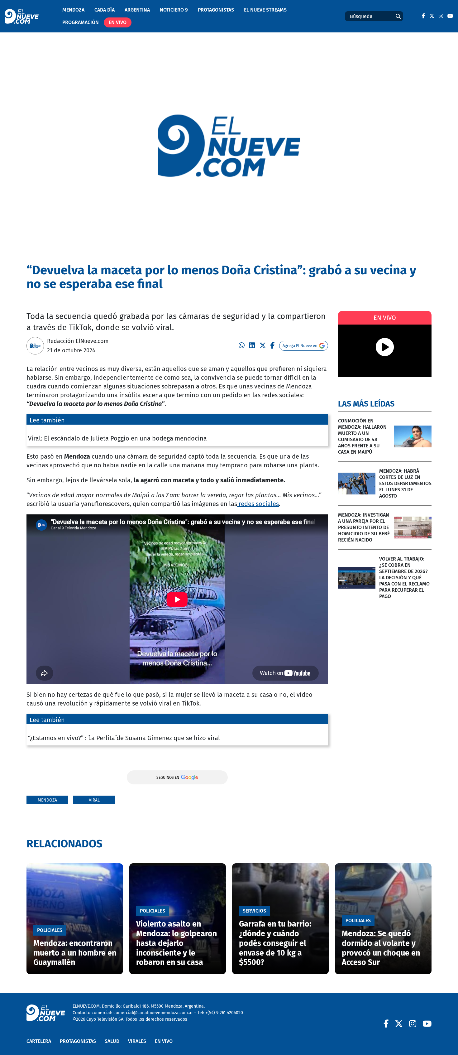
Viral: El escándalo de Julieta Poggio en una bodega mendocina (117, 438)
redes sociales (258, 504)
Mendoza (73, 10)
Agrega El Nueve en (300, 345)
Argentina (137, 10)
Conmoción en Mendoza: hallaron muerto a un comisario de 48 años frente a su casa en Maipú (362, 436)
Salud (112, 1041)
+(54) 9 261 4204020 (224, 1012)
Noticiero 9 (174, 10)
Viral (94, 800)
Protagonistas (216, 10)
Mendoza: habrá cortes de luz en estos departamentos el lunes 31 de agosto (405, 483)
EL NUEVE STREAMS (265, 10)
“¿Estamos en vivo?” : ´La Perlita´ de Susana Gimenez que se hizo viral (124, 738)
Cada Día (104, 10)
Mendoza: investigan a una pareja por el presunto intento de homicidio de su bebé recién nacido (364, 527)
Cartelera (38, 1041)
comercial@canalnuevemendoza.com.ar (153, 1012)
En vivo (117, 22)
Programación (80, 22)
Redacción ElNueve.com (77, 341)
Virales (137, 1041)
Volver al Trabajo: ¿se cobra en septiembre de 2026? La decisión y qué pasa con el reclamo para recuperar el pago (404, 577)
